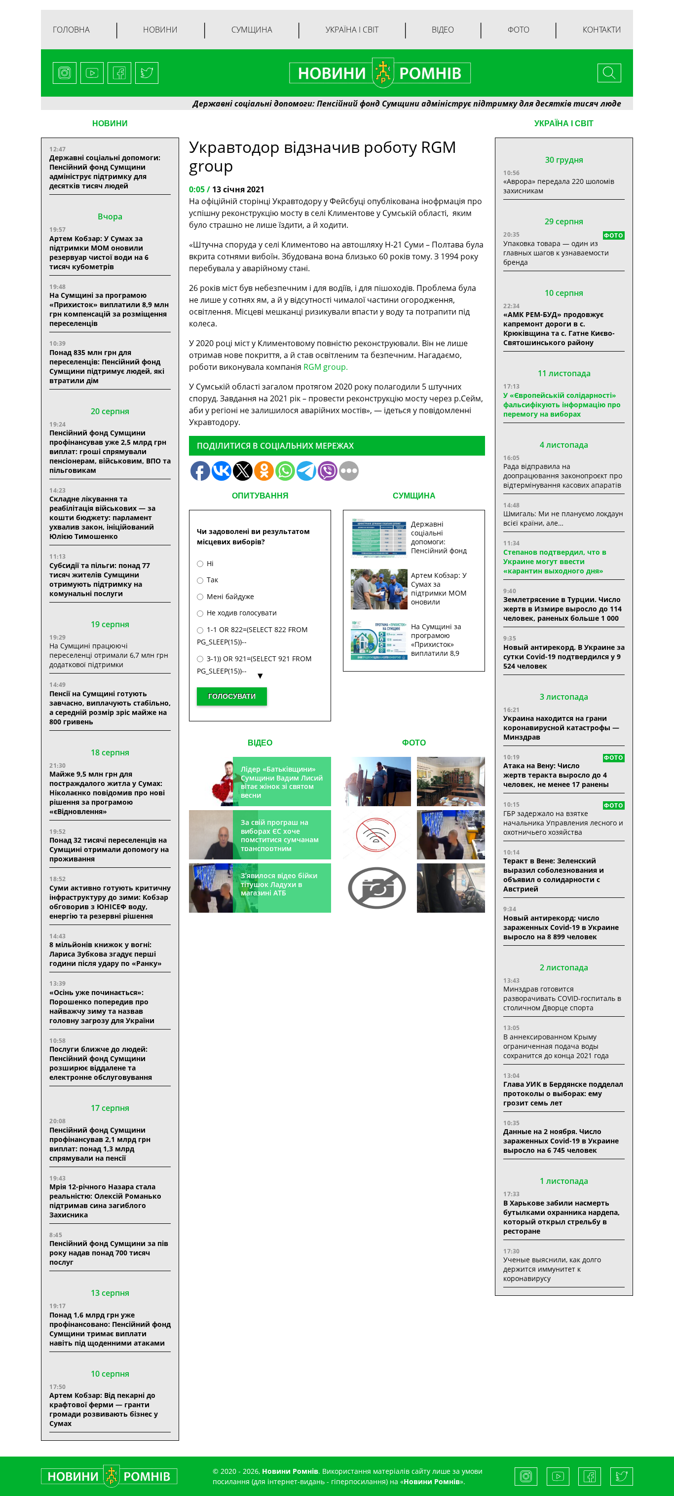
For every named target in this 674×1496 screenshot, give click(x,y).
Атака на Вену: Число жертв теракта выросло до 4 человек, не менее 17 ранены (556, 775)
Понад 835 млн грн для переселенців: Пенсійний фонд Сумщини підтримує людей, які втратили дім (106, 366)
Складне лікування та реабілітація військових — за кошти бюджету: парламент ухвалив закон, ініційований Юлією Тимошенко (102, 517)
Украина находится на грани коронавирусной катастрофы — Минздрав (561, 727)
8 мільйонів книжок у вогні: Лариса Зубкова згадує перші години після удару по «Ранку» (106, 954)
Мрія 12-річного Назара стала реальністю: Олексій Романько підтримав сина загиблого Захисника (105, 1200)
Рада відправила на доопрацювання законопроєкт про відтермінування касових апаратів (562, 476)
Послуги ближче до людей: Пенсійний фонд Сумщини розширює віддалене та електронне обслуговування (100, 1063)
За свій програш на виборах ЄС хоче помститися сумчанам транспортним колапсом (280, 839)
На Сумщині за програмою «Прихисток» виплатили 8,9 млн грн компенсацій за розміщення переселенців (109, 309)
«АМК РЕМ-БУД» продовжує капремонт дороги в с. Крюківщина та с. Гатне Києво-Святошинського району (559, 328)
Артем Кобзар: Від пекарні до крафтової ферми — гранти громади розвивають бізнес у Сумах (103, 1409)
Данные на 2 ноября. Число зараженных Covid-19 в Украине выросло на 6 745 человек (561, 1141)
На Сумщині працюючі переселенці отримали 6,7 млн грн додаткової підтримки (108, 655)
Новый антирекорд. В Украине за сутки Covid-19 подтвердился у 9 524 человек (564, 656)
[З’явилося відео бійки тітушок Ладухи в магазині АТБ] (451, 834)
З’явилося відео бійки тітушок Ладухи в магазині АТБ (279, 884)
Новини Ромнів (432, 1481)
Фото (518, 29)
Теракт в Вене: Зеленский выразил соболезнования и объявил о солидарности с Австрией (553, 874)
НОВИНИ (110, 123)
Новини (160, 29)
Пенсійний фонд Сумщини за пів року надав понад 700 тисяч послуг (108, 1253)
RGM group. (325, 366)
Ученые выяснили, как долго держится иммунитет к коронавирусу (552, 1269)
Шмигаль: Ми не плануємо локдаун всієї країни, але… (563, 518)
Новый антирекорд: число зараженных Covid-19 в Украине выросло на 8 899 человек (561, 927)
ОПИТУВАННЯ (260, 496)
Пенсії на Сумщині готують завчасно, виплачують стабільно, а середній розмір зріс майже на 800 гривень (110, 707)
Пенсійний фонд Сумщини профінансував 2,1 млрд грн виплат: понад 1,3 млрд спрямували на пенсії (99, 1144)
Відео (443, 29)
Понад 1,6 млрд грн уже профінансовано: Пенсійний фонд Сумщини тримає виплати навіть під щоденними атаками (110, 1329)
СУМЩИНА (414, 496)
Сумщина (251, 29)
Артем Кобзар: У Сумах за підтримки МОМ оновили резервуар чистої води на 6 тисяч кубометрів (99, 252)
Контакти (602, 29)
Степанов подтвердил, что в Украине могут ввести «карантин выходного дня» (554, 561)
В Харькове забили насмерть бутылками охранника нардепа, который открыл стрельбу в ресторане (561, 1217)
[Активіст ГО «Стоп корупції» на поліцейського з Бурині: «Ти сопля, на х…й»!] (377, 888)
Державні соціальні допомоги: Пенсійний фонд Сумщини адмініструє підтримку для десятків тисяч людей (372, 103)
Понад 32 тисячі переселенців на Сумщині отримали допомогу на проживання (109, 849)
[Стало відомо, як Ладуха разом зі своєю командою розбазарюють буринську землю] (377, 781)
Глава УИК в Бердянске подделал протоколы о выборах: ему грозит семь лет (563, 1093)
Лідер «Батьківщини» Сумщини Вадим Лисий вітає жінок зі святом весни (282, 782)
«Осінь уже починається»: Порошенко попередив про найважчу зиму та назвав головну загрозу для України (101, 1006)
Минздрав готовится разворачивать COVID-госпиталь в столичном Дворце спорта (562, 998)
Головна (71, 29)
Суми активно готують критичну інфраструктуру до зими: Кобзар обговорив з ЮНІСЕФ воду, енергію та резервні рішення (110, 902)
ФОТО (414, 743)
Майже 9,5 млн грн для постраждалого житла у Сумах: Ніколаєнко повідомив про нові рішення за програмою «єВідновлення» (107, 792)
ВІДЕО (260, 743)
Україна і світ (352, 29)
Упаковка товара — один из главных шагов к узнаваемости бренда (556, 253)
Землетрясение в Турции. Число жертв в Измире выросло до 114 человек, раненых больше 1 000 (562, 609)
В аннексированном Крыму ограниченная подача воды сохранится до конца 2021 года (556, 1046)
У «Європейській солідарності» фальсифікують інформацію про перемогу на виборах (562, 405)
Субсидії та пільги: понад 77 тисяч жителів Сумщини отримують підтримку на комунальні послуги (99, 579)
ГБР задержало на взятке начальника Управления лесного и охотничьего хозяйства (563, 823)
